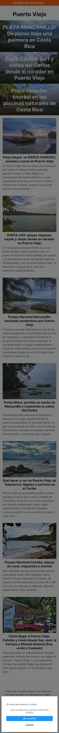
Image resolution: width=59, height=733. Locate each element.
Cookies (29, 724)
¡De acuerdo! (29, 718)
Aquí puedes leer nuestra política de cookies (29, 711)
